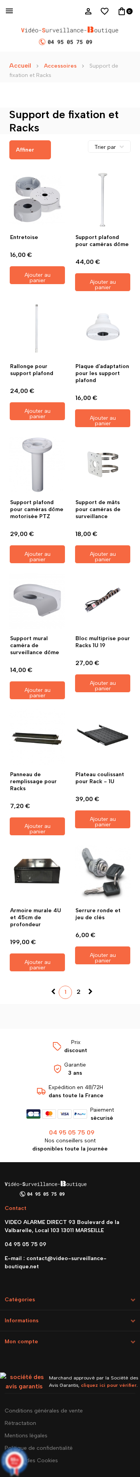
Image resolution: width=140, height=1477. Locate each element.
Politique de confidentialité (39, 1448)
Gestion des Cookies (31, 1460)
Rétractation (20, 1423)
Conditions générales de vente (44, 1410)
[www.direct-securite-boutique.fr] (70, 36)
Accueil (20, 65)
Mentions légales (26, 1435)
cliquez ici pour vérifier (108, 1385)
